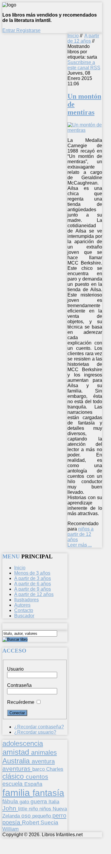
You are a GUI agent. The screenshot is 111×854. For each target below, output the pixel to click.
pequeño (42, 816)
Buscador (24, 615)
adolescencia (22, 743)
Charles (54, 769)
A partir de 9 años (32, 589)
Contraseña (19, 685)
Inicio (73, 35)
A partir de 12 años (83, 38)
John (10, 808)
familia (17, 792)
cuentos (37, 776)
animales (44, 752)
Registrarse (28, 30)
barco (39, 769)
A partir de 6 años (32, 583)
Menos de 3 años (32, 573)
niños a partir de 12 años (80, 534)
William (10, 829)
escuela (13, 784)
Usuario (15, 669)
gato (25, 802)
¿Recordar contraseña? (39, 726)
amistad (16, 752)
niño (34, 809)
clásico (14, 776)
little (23, 809)
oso (26, 816)
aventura (43, 761)
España (33, 784)
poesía (12, 822)
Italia (54, 802)
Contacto (23, 610)
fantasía (48, 793)
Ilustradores (26, 599)
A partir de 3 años (32, 578)
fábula (11, 801)
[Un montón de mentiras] (84, 130)
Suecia (49, 822)
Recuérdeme (20, 702)
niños (46, 809)
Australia (17, 761)
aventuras (17, 768)
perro (59, 815)
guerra (39, 801)
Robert (31, 822)
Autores (22, 605)
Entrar (9, 30)
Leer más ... (79, 544)
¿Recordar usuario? (35, 732)
